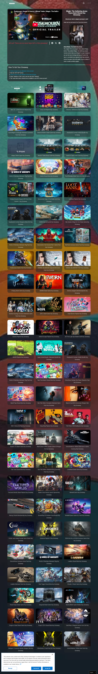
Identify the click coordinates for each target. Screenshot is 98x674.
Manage (10, 668)
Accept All (47, 668)
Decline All (36, 668)
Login (89, 3)
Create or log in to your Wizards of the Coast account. (23, 74)
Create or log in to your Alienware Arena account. (22, 71)
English (91, 672)
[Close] (52, 654)
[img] (21, 3)
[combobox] (92, 672)
